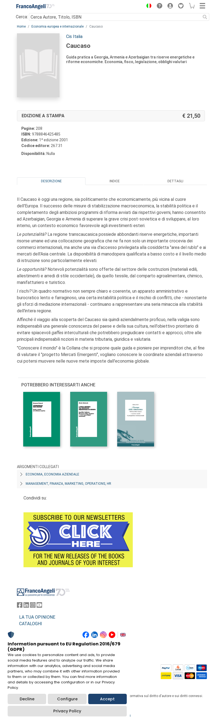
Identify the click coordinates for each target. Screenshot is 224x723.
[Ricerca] (205, 17)
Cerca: (22, 16)
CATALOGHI (30, 623)
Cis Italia (74, 36)
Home (21, 26)
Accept (107, 699)
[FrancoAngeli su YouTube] (39, 606)
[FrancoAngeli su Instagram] (33, 606)
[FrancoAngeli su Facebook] (19, 606)
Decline (27, 699)
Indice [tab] (115, 181)
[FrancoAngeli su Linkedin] (26, 606)
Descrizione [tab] (51, 181)
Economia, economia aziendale (52, 474)
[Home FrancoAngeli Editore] (35, 6)
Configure (67, 699)
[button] (147, 7)
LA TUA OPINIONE (37, 617)
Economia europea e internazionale (57, 26)
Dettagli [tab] (175, 181)
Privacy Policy (67, 711)
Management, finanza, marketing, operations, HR (68, 484)
